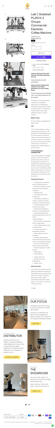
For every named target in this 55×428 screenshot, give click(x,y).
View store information (38, 69)
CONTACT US (36, 391)
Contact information (47, 423)
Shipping (33, 42)
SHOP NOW (36, 323)
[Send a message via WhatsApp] (52, 425)
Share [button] (34, 288)
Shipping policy (38, 423)
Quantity (33, 45)
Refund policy (33, 422)
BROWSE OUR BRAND (12, 357)
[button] (3, 6)
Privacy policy (40, 422)
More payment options (41, 60)
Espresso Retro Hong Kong (14, 422)
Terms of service (47, 422)
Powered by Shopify (24, 422)
